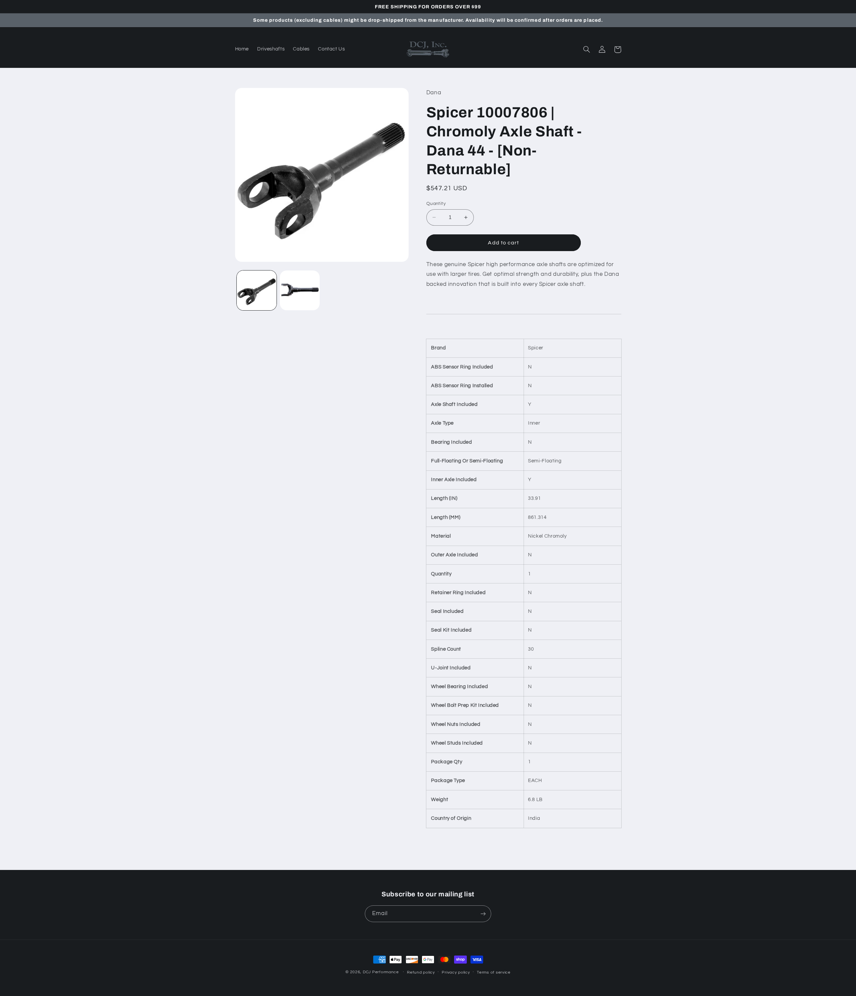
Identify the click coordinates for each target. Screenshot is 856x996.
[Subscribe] (483, 913)
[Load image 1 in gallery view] (257, 290)
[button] (587, 49)
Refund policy (421, 972)
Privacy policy (456, 972)
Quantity (436, 203)
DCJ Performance (381, 972)
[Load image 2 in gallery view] (300, 290)
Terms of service (494, 972)
